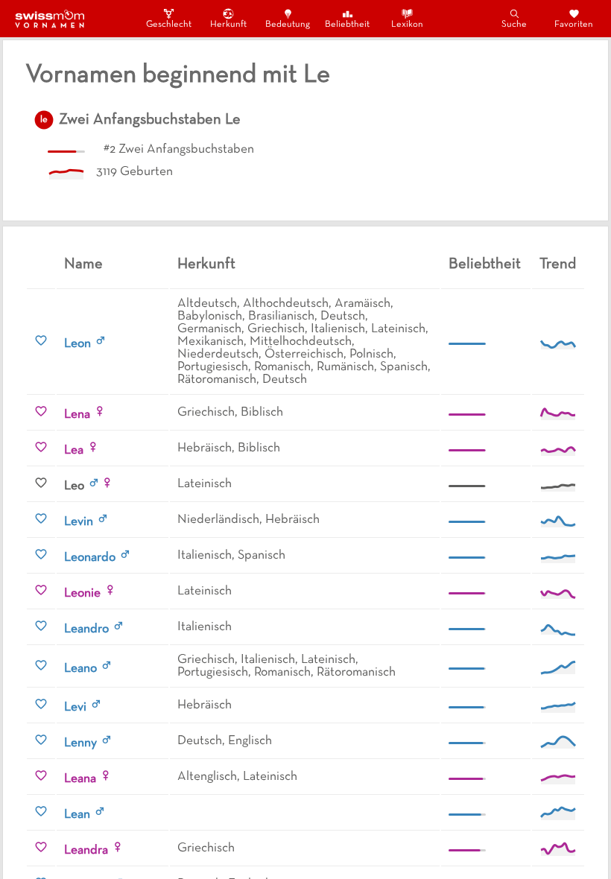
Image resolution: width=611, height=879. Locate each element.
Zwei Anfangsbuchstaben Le (150, 120)
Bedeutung (287, 24)
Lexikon (407, 24)
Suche (514, 24)
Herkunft (228, 24)
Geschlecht (168, 24)
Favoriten (573, 24)
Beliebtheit (347, 24)
